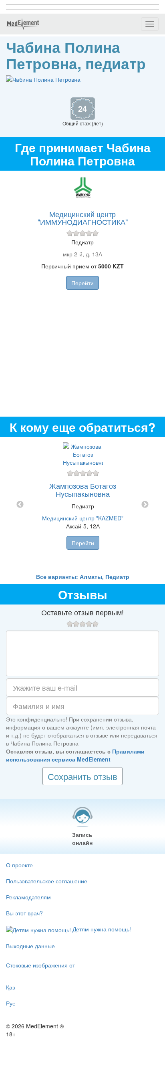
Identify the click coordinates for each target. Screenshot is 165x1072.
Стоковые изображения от (40, 965)
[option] (83, 505)
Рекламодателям (28, 897)
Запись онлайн (82, 838)
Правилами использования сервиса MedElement (75, 755)
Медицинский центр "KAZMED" (82, 518)
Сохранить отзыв (82, 776)
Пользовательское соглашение (46, 881)
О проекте (19, 865)
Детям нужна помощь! (101, 929)
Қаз (10, 987)
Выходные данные (30, 946)
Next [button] (145, 505)
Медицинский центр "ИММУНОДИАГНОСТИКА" (83, 218)
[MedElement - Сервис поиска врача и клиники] (22, 24)
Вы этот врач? (24, 913)
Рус (10, 1003)
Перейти (82, 283)
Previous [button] (20, 505)
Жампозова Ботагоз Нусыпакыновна (82, 489)
